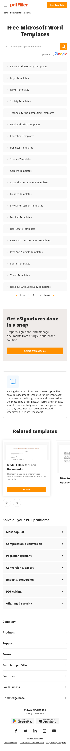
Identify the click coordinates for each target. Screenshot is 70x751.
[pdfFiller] (19, 5)
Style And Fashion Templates (26, 205)
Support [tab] (8, 643)
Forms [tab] (7, 654)
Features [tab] (9, 676)
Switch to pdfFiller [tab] (15, 665)
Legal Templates (19, 78)
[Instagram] (44, 731)
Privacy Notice (10, 742)
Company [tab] (9, 621)
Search (63, 46)
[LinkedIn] (35, 731)
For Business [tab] (11, 687)
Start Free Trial (57, 5)
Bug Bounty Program (56, 742)
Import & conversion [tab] (20, 579)
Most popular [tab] (15, 532)
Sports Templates (20, 263)
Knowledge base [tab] (14, 698)
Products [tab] (9, 632)
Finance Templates (21, 194)
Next (47, 295)
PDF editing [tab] (14, 591)
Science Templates (20, 159)
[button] (5, 5)
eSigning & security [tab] (19, 603)
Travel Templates (20, 275)
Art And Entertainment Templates (29, 182)
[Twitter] (25, 731)
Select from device (35, 350)
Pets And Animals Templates (26, 252)
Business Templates (21, 147)
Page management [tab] (19, 556)
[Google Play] (22, 721)
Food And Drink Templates (25, 124)
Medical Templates (21, 217)
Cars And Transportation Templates (30, 240)
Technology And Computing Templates (32, 112)
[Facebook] (16, 731)
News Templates (19, 89)
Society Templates (20, 101)
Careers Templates (21, 170)
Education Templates (22, 136)
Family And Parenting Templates (28, 66)
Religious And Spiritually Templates (30, 286)
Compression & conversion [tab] (24, 544)
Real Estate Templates (22, 228)
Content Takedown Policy (32, 742)
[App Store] (47, 721)
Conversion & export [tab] (20, 568)
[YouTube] (54, 731)
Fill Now (26, 489)
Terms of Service (35, 738)
